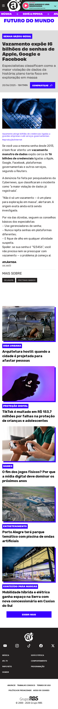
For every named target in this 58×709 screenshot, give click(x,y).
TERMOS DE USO (44, 685)
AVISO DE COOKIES (41, 690)
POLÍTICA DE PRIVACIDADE (20, 690)
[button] (26, 6)
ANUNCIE (11, 685)
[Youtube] (5, 645)
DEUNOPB (8, 280)
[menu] (3, 5)
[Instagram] (17, 645)
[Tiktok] (29, 645)
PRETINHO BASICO (26, 280)
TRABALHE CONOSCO (26, 685)
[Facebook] (41, 645)
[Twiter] (53, 645)
